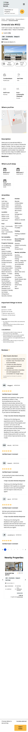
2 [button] (8, 549)
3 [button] (11, 549)
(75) (9, 33)
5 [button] (17, 549)
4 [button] (14, 549)
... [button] (20, 549)
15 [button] (22, 549)
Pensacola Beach (20, 19)
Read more (5, 156)
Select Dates (20, 728)
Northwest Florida (10, 19)
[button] (11, 11)
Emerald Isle (4, 20)
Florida (3, 19)
